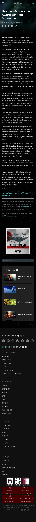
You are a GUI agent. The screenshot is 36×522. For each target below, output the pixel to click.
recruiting (12, 216)
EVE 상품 (5, 442)
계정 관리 (5, 385)
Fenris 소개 (5, 461)
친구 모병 (5, 403)
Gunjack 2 (5, 435)
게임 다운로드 (6, 360)
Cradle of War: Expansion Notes (23, 290)
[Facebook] (3, 340)
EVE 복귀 (5, 406)
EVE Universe (6, 425)
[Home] (18, 5)
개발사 (4, 399)
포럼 (3, 396)
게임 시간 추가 (6, 363)
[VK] (32, 340)
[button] (33, 3)
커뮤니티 (5, 392)
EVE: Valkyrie (6, 428)
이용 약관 (5, 464)
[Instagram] (27, 340)
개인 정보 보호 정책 (8, 468)
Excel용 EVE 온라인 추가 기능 (11, 374)
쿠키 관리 (5, 474)
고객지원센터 (6, 389)
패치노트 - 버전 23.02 (25, 302)
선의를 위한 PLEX (7, 413)
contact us (28, 207)
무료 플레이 (6, 356)
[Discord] (22, 340)
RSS (3, 471)
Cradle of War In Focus (25, 314)
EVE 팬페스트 (6, 439)
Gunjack (4, 432)
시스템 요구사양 (7, 367)
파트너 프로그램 (7, 410)
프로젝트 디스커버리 (8, 446)
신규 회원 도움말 (7, 370)
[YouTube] (12, 340)
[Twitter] (8, 340)
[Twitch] (17, 340)
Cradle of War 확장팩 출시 (24, 277)
